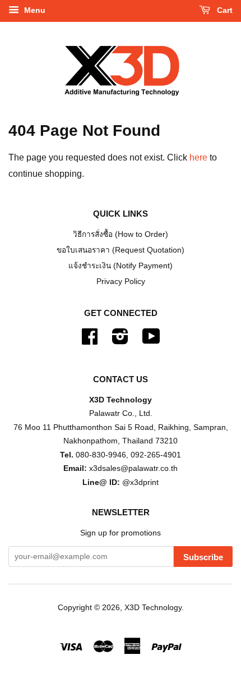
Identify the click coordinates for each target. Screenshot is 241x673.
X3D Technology (153, 607)
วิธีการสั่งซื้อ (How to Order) (120, 234)
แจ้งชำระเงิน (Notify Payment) (120, 266)
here (198, 157)
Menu (33, 10)
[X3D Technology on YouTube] (151, 340)
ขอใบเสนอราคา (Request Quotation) (120, 250)
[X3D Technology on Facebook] (89, 340)
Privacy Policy (120, 281)
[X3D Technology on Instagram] (120, 340)
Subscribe (203, 557)
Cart (224, 10)
